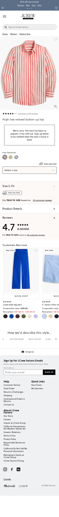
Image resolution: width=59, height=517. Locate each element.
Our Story (8, 416)
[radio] (5, 157)
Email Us (30, 351)
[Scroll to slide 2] (29, 8)
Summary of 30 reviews (28, 113)
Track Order (9, 388)
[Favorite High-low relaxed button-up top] (55, 39)
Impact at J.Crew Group (15, 423)
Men (28, 5)
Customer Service (12, 385)
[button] (29, 73)
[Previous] (3, 339)
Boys (39, 5)
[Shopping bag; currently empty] (55, 16)
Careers (7, 419)
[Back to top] (53, 511)
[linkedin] (18, 469)
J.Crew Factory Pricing (14, 460)
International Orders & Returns (14, 400)
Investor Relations (12, 432)
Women (21, 5)
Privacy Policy (10, 439)
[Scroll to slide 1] (27, 8)
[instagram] (5, 469)
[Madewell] (9, 486)
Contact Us (9, 404)
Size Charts (36, 385)
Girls (34, 5)
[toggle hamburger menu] (4, 16)
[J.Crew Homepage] (28, 16)
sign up (49, 372)
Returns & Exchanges (13, 392)
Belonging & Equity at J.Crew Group (14, 456)
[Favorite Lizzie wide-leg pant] (36, 250)
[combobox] (29, 170)
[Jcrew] (23, 486)
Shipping (8, 395)
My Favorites (37, 388)
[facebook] (11, 469)
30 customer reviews (36, 235)
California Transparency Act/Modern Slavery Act (15, 427)
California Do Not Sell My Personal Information (15, 450)
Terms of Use (9, 435)
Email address (9, 368)
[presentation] (8, 113)
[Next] (56, 339)
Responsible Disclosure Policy (14, 443)
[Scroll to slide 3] (31, 8)
